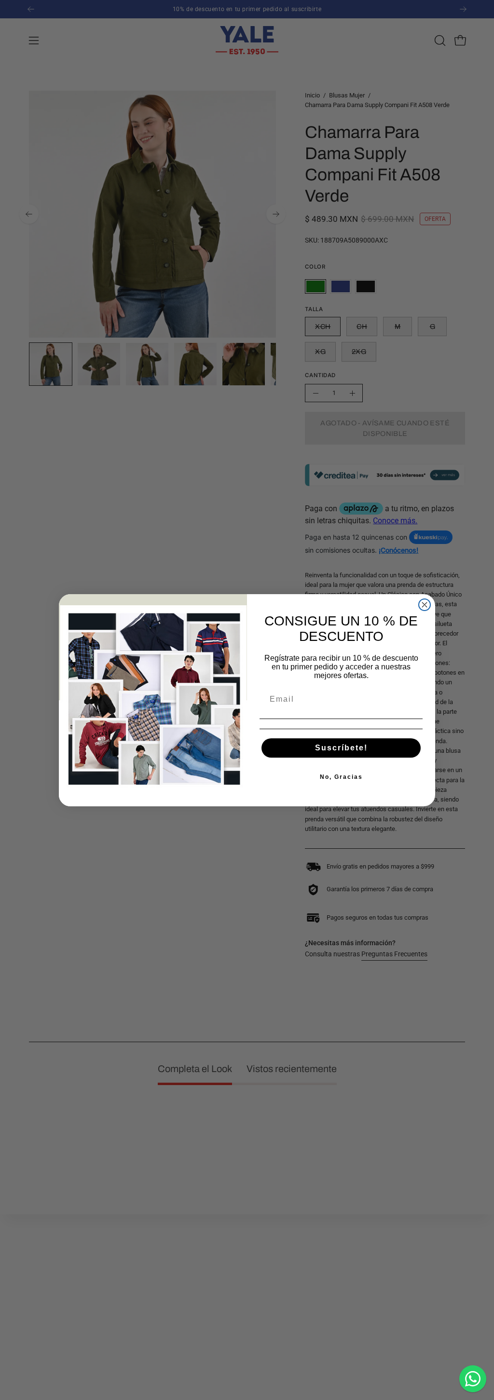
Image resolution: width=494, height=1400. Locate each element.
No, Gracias (341, 777)
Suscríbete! (341, 748)
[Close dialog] (424, 605)
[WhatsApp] (472, 1378)
